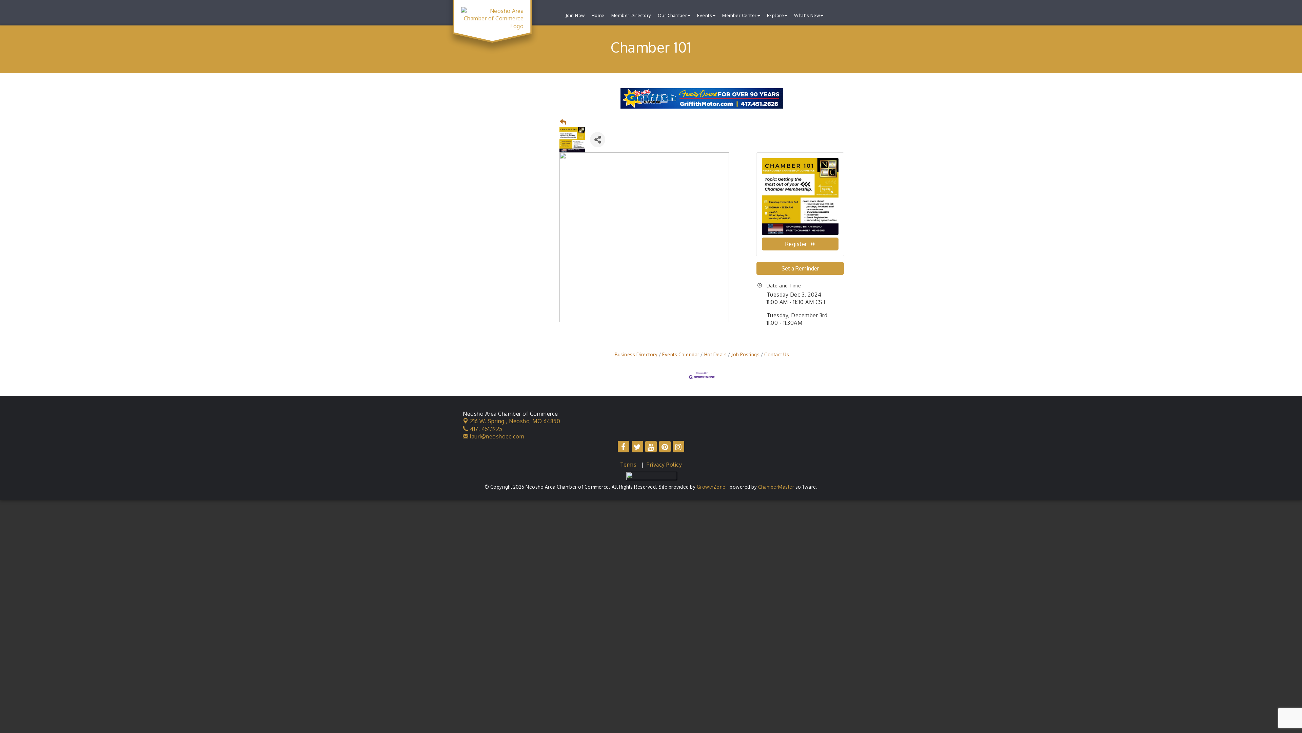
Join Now (575, 15)
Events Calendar (680, 354)
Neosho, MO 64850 (515, 421)
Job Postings (745, 354)
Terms (628, 464)
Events (704, 15)
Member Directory (631, 15)
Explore (775, 15)
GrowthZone (711, 487)
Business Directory (636, 354)
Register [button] (796, 244)
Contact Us (776, 354)
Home (598, 15)
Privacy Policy (664, 464)
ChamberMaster (776, 487)
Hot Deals (715, 354)
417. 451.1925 (485, 429)
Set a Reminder (800, 268)
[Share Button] (597, 139)
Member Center (739, 15)
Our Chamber (672, 15)
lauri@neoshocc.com (496, 436)
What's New (807, 15)
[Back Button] (563, 122)
